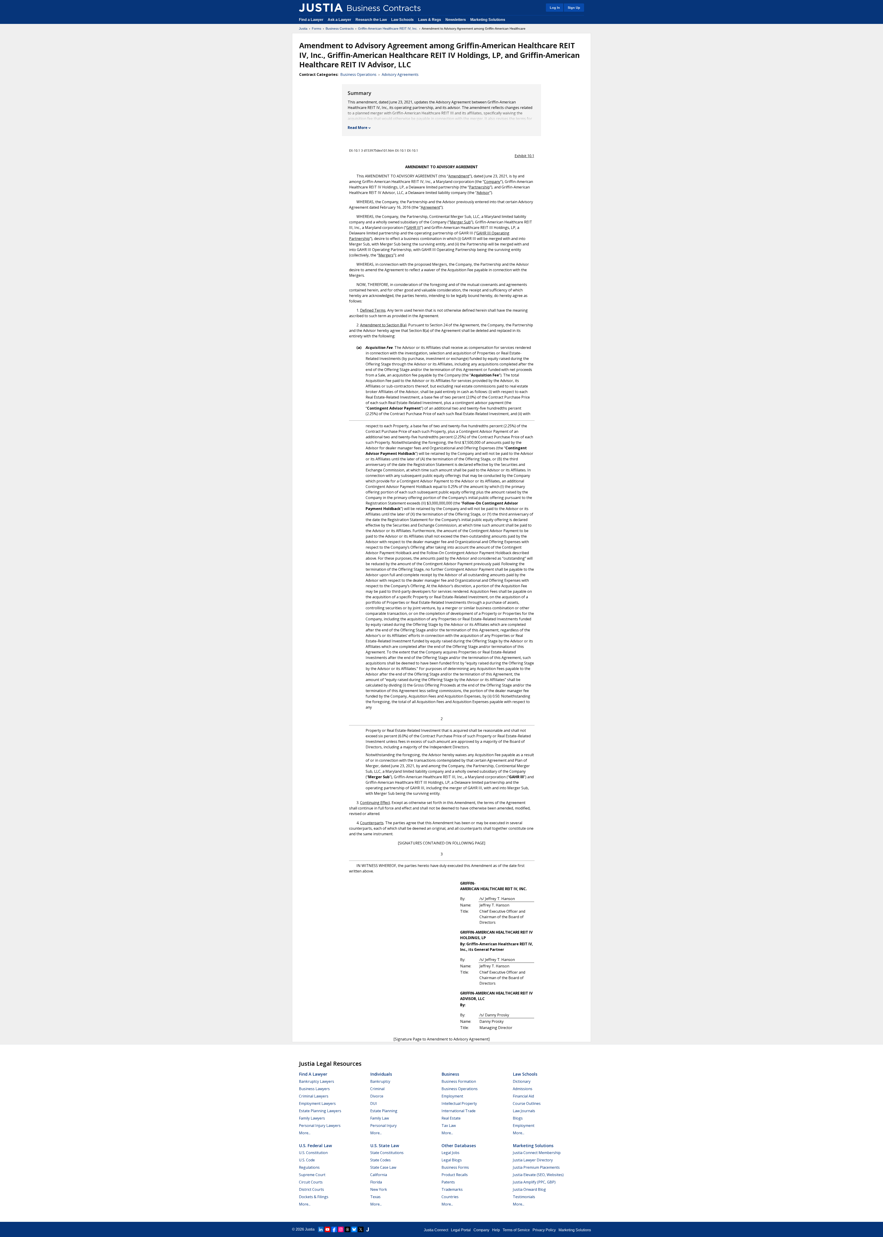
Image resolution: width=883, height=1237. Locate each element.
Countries (450, 1196)
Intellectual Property (459, 1103)
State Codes (380, 1160)
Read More (357, 127)
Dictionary (521, 1081)
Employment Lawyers (317, 1103)
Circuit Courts (311, 1182)
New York (378, 1189)
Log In (555, 7)
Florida (376, 1182)
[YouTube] (327, 1229)
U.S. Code (307, 1160)
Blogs (518, 1118)
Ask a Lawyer (340, 20)
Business (450, 1074)
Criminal (377, 1088)
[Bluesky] (354, 1229)
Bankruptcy (380, 1081)
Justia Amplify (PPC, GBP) (534, 1182)
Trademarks (452, 1189)
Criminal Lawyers (313, 1096)
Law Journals (524, 1110)
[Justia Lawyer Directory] (367, 1229)
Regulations (309, 1167)
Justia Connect (436, 1230)
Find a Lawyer (311, 20)
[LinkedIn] (321, 1229)
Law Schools (402, 20)
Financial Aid (523, 1096)
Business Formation (459, 1081)
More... (304, 1132)
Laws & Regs (429, 20)
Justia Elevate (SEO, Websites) (538, 1174)
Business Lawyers (314, 1088)
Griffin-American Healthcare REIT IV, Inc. (388, 28)
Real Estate (451, 1118)
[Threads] (347, 1229)
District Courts (311, 1189)
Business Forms (455, 1167)
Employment (452, 1096)
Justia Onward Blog (529, 1189)
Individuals (381, 1074)
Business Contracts (340, 28)
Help (496, 1230)
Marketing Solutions (487, 20)
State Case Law (383, 1167)
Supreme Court (312, 1174)
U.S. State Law (384, 1145)
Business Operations (358, 74)
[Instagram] (341, 1229)
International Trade (459, 1110)
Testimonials (524, 1196)
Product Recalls (455, 1174)
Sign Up (574, 7)
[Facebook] (334, 1229)
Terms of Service (516, 1230)
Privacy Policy (544, 1230)
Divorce (376, 1096)
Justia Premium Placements (536, 1167)
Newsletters (455, 20)
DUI (373, 1103)
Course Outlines (527, 1103)
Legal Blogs (452, 1160)
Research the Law (371, 20)
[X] (361, 1229)
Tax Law (449, 1125)
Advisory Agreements (400, 74)
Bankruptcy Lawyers (316, 1081)
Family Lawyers (312, 1118)
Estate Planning (383, 1110)
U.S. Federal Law (315, 1145)
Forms (316, 28)
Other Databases (459, 1145)
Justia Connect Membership (537, 1152)
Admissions (522, 1088)
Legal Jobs (450, 1152)
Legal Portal (461, 1230)
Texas (375, 1196)
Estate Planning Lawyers (320, 1110)
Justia (303, 28)
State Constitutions (387, 1152)
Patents (448, 1182)
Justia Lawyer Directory (533, 1160)
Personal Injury (383, 1125)
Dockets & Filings (313, 1196)
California (378, 1174)
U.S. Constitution (313, 1152)
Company (481, 1230)
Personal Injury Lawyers (320, 1125)
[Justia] (321, 7)
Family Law (379, 1118)
